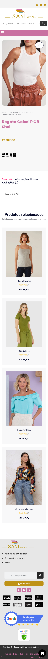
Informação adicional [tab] (26, 179)
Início (4, 112)
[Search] (40, 575)
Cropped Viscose (24, 509)
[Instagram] (19, 590)
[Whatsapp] (29, 590)
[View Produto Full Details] (24, 254)
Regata (28, 112)
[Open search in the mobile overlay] (24, 23)
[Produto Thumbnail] (39, 45)
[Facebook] (24, 590)
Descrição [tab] (7, 179)
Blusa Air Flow (24, 430)
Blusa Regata (24, 281)
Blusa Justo (24, 350)
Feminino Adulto (16, 112)
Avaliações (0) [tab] (10, 182)
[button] (21, 276)
